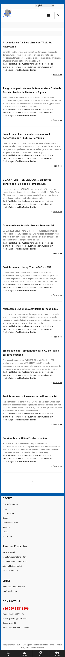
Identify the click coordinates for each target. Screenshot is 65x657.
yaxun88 (12, 623)
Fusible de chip (29, 70)
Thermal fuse (8, 513)
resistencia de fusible (35, 64)
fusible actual (20, 64)
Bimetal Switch (9, 552)
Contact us (7, 536)
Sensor (6, 518)
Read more (57, 74)
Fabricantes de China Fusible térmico (25, 438)
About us (6, 527)
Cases (5, 532)
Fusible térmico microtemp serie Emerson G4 (30, 396)
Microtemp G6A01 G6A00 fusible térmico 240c (30, 308)
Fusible (11, 64)
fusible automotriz (30, 67)
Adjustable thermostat (12, 566)
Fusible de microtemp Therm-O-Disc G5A (27, 267)
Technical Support (10, 523)
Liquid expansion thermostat (15, 561)
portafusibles (43, 67)
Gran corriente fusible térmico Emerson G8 (28, 225)
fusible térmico (15, 67)
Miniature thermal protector (14, 557)
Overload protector (10, 571)
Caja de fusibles (16, 70)
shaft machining (10, 591)
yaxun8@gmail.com (18, 618)
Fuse (5, 509)
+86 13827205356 (21, 628)
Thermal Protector (10, 504)
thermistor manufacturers (14, 587)
